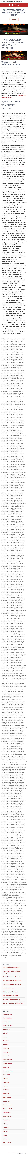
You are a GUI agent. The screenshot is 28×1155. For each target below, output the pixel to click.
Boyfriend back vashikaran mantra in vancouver (12, 934)
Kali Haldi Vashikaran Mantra (10, 995)
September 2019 (7, 1025)
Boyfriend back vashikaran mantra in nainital (15, 727)
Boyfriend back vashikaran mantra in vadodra (15, 931)
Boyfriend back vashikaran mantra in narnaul (12, 733)
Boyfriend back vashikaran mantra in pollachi (12, 777)
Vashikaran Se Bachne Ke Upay (11, 999)
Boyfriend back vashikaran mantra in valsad (11, 933)
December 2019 (7, 1014)
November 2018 (7, 1063)
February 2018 (7, 1097)
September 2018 (7, 1071)
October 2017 (6, 1112)
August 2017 (6, 1120)
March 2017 (6, 1139)
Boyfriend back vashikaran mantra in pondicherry (13, 779)
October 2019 (7, 1022)
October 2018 (7, 1067)
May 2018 (5, 1086)
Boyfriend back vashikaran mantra (10, 63)
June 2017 (5, 1127)
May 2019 (5, 1040)
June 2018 (6, 1082)
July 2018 (5, 1078)
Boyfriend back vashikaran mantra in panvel (16, 761)
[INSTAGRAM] (18, 5)
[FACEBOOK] (10, 5)
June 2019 (6, 1037)
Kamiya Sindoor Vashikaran (10, 992)
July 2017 (5, 1124)
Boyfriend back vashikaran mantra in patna (15, 767)
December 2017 (7, 1105)
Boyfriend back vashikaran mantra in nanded (12, 732)
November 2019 (7, 1018)
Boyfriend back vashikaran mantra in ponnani (12, 780)
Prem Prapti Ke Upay (8, 988)
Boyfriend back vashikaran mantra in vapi (11, 936)
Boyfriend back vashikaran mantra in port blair (12, 783)
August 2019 (6, 1029)
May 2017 (5, 1131)
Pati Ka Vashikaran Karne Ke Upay (12, 980)
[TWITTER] (15, 5)
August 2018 (6, 1074)
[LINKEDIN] (12, 5)
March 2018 (6, 1093)
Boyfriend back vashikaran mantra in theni (16, 894)
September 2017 (7, 1116)
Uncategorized (15, 67)
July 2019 (5, 1033)
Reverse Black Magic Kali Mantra (12, 984)
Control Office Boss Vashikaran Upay (13, 1003)
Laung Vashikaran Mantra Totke (11, 967)
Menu (15, 19)
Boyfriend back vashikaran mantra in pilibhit (11, 774)
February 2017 (7, 1142)
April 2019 (6, 1044)
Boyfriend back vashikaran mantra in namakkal (12, 730)
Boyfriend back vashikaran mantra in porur (11, 785)
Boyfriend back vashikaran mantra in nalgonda (12, 728)
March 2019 (6, 1048)
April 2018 (6, 1090)
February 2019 (7, 1052)
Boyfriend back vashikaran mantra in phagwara (12, 772)
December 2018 (7, 1059)
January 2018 (6, 1101)
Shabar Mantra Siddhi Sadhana (11, 976)
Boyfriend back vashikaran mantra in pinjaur (11, 775)
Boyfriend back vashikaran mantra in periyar (11, 770)
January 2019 (6, 1055)
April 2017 (5, 1135)
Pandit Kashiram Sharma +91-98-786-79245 (14, 13)
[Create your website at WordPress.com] (14, 1)
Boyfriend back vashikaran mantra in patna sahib (13, 769)
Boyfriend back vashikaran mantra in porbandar (12, 782)
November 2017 (7, 1108)
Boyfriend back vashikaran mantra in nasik (11, 735)
